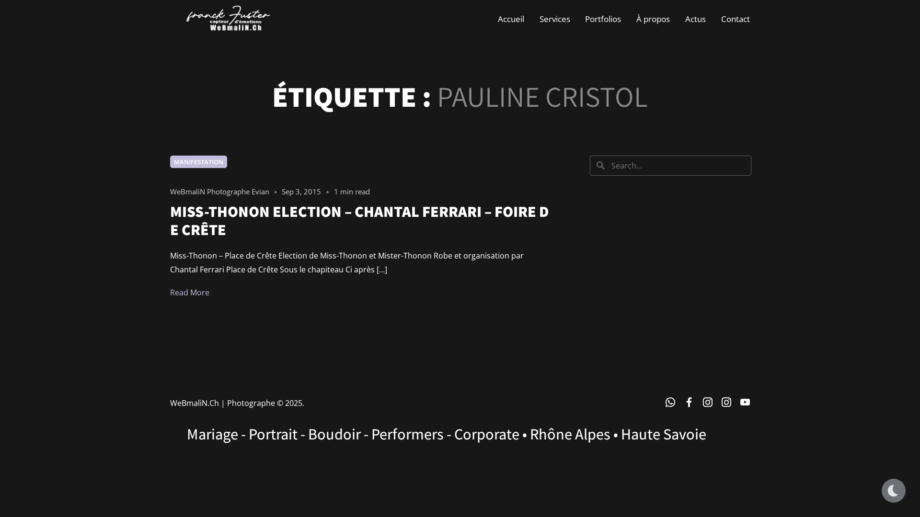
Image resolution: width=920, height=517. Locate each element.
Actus (695, 18)
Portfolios (603, 18)
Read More (189, 292)
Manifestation (198, 161)
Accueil (511, 18)
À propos (653, 18)
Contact (735, 18)
